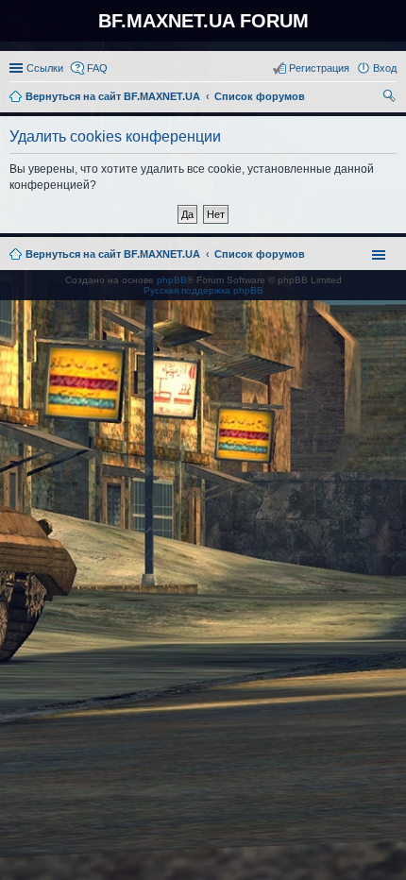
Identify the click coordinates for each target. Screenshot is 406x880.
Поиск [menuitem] (391, 98)
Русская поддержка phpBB (203, 290)
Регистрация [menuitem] (319, 68)
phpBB (172, 280)
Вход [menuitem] (385, 68)
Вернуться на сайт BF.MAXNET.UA (112, 254)
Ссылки (44, 68)
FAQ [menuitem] (97, 68)
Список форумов (259, 254)
